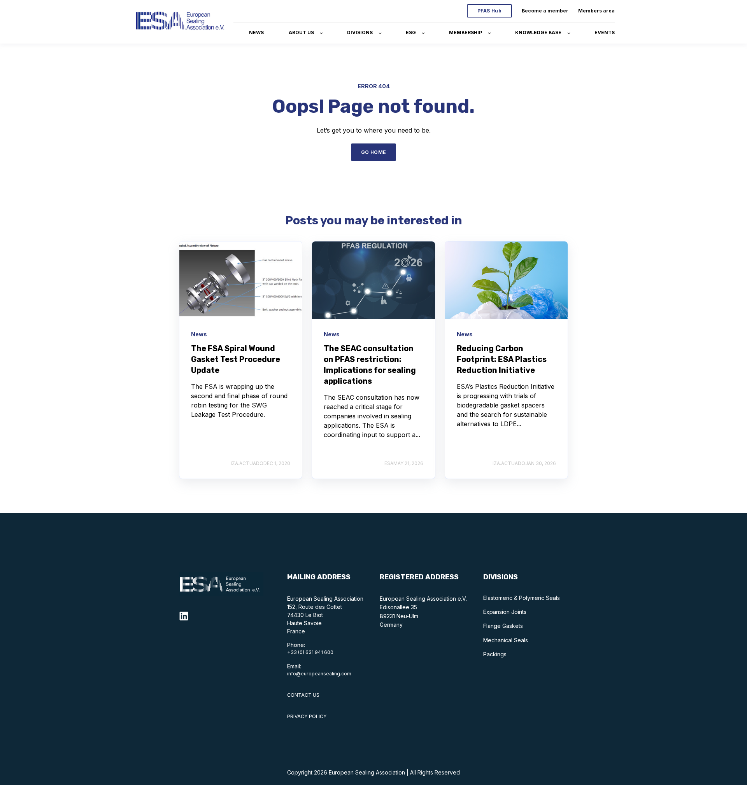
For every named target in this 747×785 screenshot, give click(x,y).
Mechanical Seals (505, 640)
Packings (495, 654)
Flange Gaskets (503, 625)
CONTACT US (303, 695)
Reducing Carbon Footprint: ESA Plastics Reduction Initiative (502, 359)
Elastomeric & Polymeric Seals (521, 597)
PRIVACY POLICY (307, 716)
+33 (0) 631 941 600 (310, 652)
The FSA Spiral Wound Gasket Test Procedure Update (235, 359)
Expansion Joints (504, 611)
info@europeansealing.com (319, 674)
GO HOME (373, 152)
